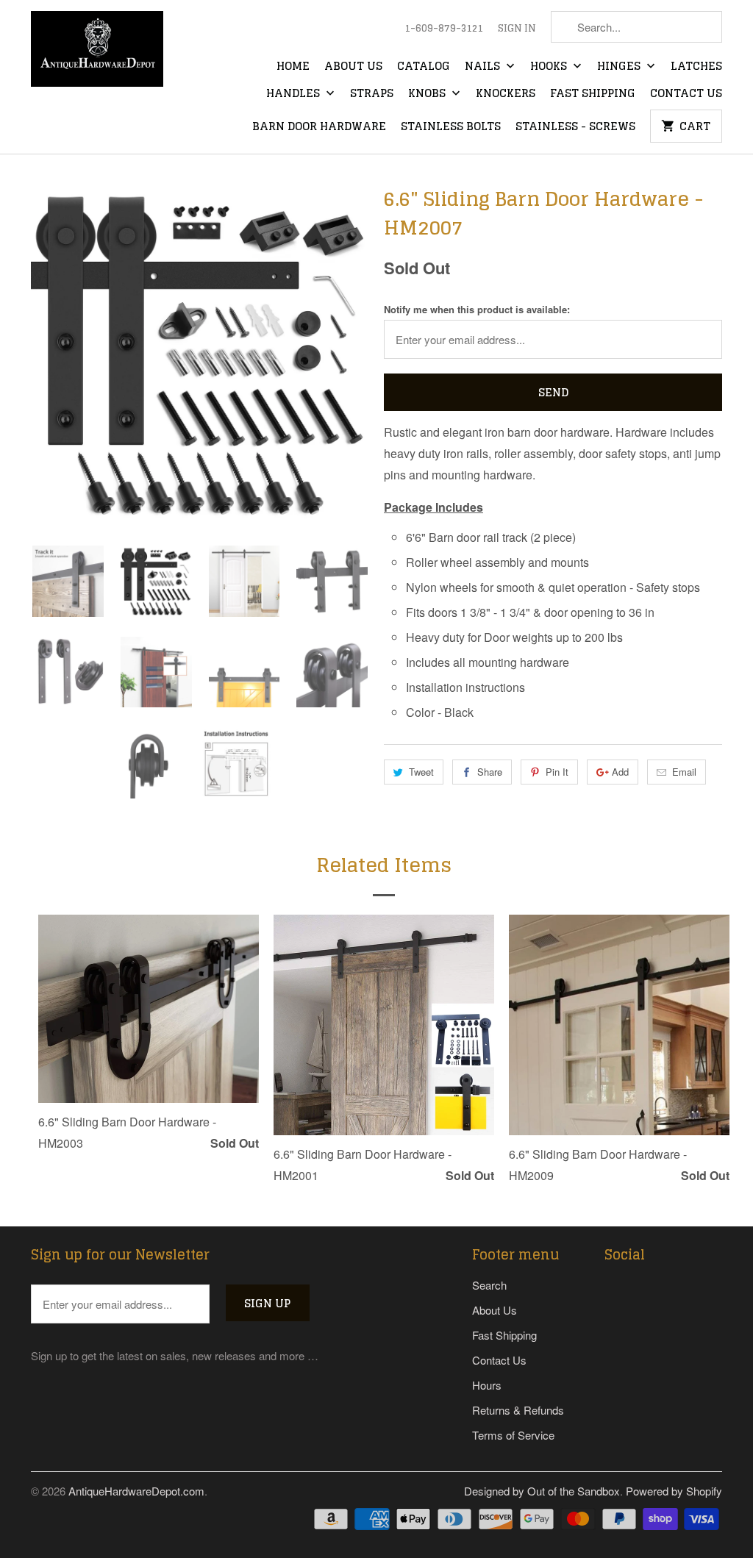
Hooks (550, 67)
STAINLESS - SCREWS (575, 127)
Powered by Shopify (674, 1490)
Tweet (421, 772)
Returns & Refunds (518, 1410)
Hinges (620, 67)
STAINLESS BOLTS (451, 127)
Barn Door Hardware (319, 127)
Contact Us (686, 94)
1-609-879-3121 (443, 29)
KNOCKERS (505, 94)
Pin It (557, 772)
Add (620, 772)
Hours (487, 1385)
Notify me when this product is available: (477, 309)
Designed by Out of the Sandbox (542, 1490)
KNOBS (428, 94)
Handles (294, 94)
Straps (371, 94)
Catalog (423, 67)
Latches (696, 67)
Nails (484, 67)
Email (684, 772)
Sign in (517, 29)
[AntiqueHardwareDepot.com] (97, 53)
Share (489, 772)
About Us (353, 67)
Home (293, 67)
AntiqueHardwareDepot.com (136, 1490)
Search (489, 1285)
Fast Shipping (592, 94)
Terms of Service (513, 1435)
